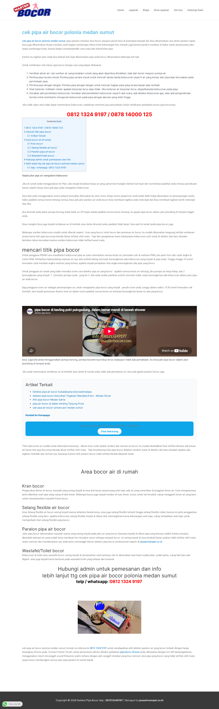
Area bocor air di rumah (37, 139)
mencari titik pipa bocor (37, 131)
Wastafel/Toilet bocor (40, 155)
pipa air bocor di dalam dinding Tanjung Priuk (58, 403)
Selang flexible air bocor (42, 147)
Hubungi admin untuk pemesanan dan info (47, 159)
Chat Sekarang (109, 431)
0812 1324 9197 (126, 581)
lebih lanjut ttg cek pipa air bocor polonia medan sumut (54, 163)
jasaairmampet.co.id (150, 541)
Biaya (146, 10)
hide (59, 121)
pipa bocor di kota (129, 652)
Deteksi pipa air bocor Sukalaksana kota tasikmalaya (62, 391)
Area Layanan (161, 10)
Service (178, 10)
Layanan (133, 10)
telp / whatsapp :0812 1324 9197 (47, 167)
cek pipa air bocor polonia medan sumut (43, 40)
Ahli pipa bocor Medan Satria (49, 399)
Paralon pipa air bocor (41, 151)
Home (120, 10)
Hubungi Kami (195, 10)
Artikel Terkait (36, 135)
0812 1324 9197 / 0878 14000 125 (43, 127)
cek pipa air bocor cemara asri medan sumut (58, 407)
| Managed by (122, 700)
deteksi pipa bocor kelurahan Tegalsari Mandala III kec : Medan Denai (72, 395)
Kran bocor (35, 143)
